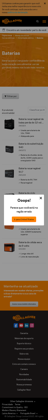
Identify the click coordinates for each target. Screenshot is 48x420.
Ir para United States (24, 219)
